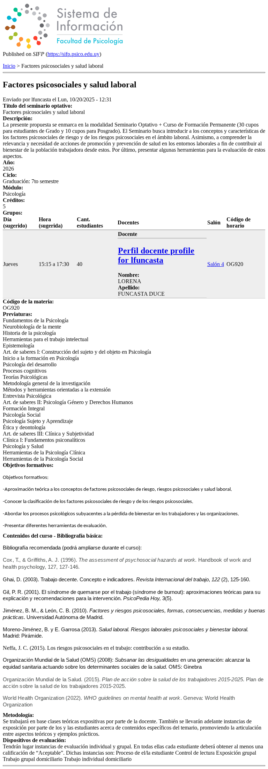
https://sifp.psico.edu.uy (73, 54)
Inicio (9, 66)
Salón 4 (215, 264)
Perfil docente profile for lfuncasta (156, 255)
